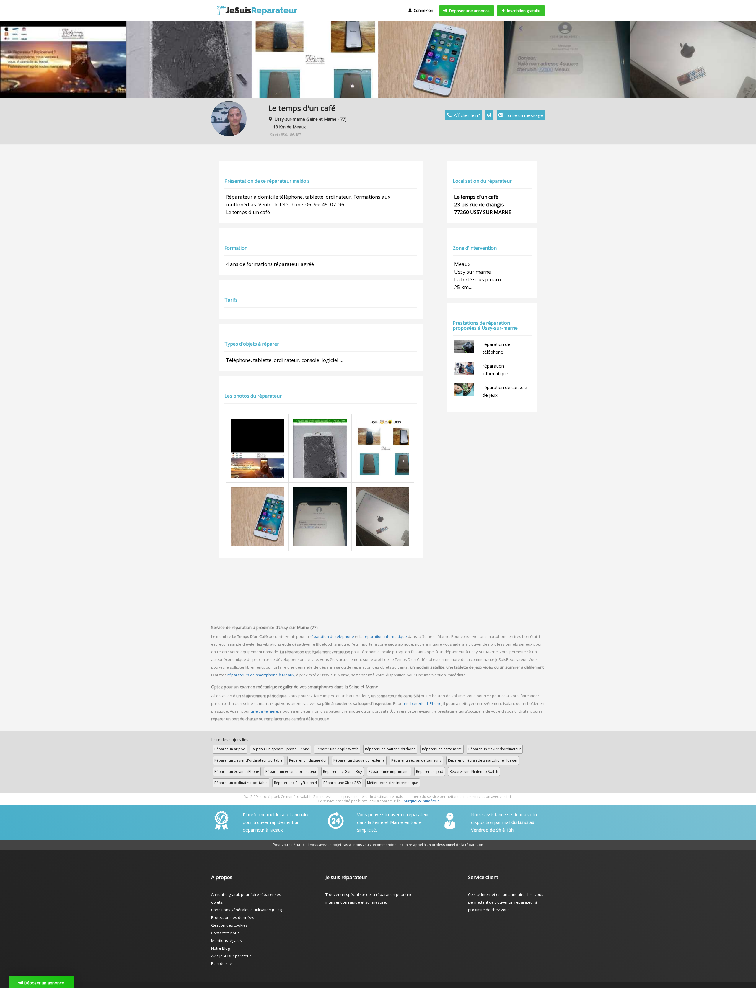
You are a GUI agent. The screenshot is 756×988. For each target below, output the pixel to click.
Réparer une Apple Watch (337, 749)
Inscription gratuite (522, 10)
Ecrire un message (523, 115)
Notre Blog (220, 948)
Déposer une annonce (468, 10)
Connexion (422, 10)
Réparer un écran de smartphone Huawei (482, 760)
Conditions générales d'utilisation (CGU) (246, 909)
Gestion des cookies (229, 925)
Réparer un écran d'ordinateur (291, 771)
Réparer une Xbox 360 (342, 782)
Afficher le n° (466, 115)
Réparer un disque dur (308, 760)
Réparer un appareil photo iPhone (280, 749)
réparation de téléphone (332, 636)
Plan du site (221, 963)
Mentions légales (226, 940)
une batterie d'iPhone (422, 703)
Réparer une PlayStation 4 (295, 782)
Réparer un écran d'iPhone (236, 771)
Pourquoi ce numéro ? (420, 801)
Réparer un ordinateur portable (241, 782)
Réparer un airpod (229, 749)
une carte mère (264, 711)
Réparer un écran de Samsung (416, 760)
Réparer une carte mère (442, 749)
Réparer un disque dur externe (359, 760)
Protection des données (232, 917)
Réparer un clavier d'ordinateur (494, 749)
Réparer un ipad (429, 771)
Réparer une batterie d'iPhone (390, 749)
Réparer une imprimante (389, 771)
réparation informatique (385, 636)
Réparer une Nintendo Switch (474, 771)
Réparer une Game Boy (342, 771)
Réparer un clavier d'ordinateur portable (248, 760)
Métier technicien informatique (392, 782)
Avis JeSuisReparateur (231, 955)
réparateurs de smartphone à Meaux (260, 674)
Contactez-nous (225, 932)
